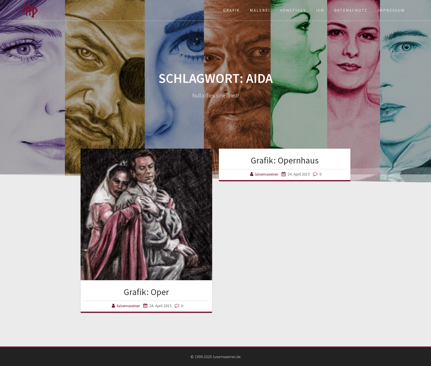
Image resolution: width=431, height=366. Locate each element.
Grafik (231, 10)
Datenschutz (350, 10)
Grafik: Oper (146, 292)
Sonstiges (293, 10)
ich (320, 10)
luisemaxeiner (128, 305)
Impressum (391, 10)
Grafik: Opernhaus (285, 160)
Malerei (260, 10)
